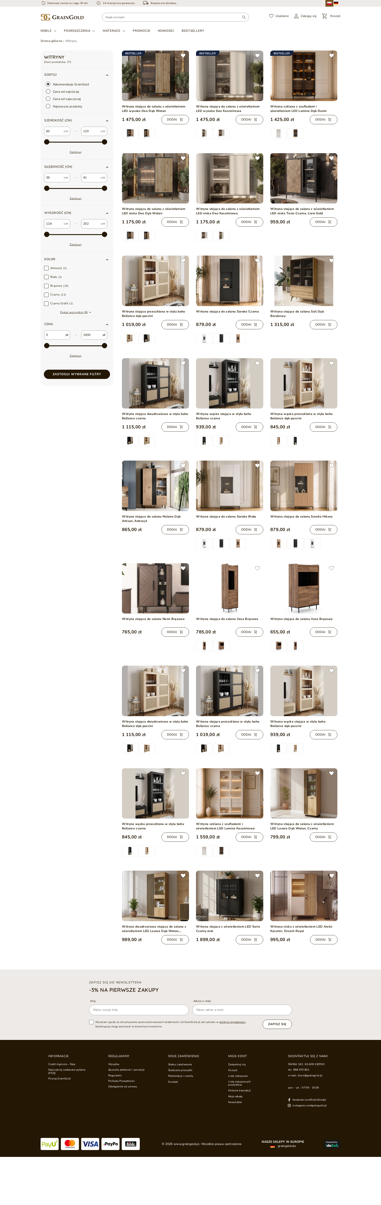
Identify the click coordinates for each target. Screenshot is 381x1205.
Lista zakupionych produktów (239, 1083)
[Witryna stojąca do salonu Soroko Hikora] (304, 486)
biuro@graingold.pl (310, 1075)
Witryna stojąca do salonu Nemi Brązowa (153, 619)
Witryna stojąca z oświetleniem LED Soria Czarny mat (228, 928)
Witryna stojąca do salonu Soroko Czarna (227, 311)
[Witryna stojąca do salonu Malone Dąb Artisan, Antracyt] (155, 486)
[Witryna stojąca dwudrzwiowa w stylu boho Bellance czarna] (155, 383)
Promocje (141, 31)
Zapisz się (277, 1024)
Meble (46, 31)
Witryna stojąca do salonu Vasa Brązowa (227, 619)
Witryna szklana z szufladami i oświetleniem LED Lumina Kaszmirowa (225, 826)
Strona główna (51, 41)
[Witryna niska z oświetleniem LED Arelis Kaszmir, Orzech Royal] (304, 896)
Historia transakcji (239, 1090)
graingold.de (286, 1146)
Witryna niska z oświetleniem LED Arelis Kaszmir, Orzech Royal (301, 928)
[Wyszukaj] (244, 17)
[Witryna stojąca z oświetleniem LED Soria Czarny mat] (229, 896)
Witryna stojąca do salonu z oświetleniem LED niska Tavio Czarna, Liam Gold (302, 211)
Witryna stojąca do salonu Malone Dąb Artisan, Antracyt (151, 518)
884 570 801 (301, 1069)
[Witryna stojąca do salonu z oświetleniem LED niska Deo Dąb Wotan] (155, 178)
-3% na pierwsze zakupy (124, 989)
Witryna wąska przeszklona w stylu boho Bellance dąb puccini (301, 416)
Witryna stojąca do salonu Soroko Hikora (301, 516)
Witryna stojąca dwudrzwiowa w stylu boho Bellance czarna (155, 416)
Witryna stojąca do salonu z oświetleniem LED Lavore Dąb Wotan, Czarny (302, 826)
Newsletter (235, 1102)
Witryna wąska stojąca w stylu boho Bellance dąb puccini (297, 723)
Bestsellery (193, 31)
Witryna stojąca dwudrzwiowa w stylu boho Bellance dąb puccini (155, 723)
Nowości (166, 31)
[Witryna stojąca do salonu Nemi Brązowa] (155, 588)
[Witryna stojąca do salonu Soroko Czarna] (229, 281)
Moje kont (237, 1056)
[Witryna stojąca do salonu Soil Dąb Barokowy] (304, 281)
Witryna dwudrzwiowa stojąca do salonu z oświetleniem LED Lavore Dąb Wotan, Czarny (154, 928)
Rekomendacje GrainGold (70, 84)
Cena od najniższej (65, 92)
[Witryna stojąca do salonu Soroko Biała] (229, 486)
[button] (77, 120)
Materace (111, 31)
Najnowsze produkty (67, 106)
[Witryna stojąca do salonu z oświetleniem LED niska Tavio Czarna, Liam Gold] (304, 178)
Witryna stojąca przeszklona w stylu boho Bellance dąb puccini (153, 313)
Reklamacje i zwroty (180, 1075)
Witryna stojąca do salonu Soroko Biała (226, 516)
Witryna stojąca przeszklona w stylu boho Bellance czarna (227, 723)
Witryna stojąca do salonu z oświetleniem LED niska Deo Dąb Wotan (153, 211)
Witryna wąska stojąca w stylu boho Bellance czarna (223, 416)
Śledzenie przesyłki (180, 1070)
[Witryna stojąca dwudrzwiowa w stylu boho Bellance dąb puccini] (155, 691)
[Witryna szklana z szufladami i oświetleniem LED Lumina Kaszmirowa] (229, 793)
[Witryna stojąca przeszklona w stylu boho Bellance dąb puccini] (155, 281)
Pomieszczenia (77, 31)
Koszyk (232, 1070)
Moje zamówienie (183, 1056)
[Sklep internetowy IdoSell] (332, 1144)
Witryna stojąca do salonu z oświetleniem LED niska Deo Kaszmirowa (228, 211)
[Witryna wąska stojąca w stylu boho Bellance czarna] (229, 383)
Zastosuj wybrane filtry (77, 374)
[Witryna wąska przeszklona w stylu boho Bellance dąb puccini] (304, 383)
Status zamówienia (180, 1064)
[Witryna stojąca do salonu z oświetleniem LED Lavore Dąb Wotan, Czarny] (304, 793)
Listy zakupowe (238, 1075)
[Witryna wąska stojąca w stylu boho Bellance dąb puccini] (304, 691)
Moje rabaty (235, 1096)
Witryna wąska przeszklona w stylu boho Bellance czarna (153, 826)
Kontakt (173, 1081)
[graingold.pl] (62, 17)
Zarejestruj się (237, 1064)
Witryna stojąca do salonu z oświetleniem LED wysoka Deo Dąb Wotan (153, 108)
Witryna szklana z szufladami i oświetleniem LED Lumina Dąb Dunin (298, 108)
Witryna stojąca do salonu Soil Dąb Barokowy (297, 313)
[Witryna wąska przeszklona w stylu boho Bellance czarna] (155, 793)
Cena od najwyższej (66, 99)
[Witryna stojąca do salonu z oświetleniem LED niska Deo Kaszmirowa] (229, 178)
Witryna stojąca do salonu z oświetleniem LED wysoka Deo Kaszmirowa (228, 108)
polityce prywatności (232, 1022)
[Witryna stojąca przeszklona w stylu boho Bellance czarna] (229, 691)
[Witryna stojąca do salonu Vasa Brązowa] (229, 588)
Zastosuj (76, 152)
